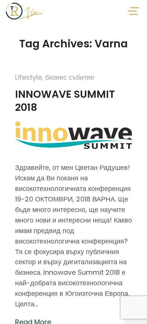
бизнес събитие (69, 77)
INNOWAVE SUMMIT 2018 (65, 100)
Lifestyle (28, 77)
